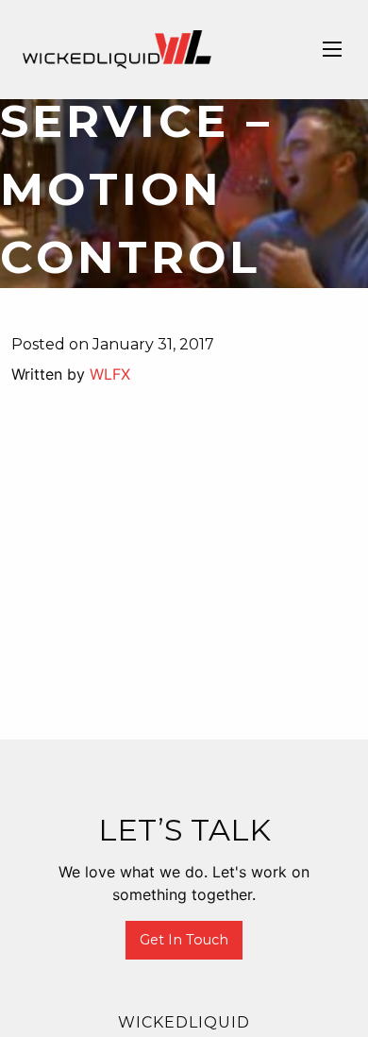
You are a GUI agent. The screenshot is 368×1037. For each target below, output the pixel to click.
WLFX (110, 374)
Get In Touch (184, 939)
